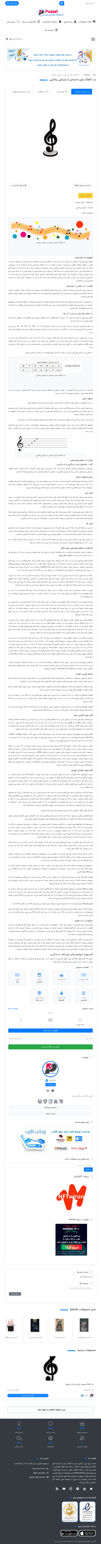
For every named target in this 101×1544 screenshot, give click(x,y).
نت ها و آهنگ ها (86, 1277)
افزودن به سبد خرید (50, 1030)
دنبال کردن (50, 1085)
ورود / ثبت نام (12, 3)
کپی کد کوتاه (50, 1114)
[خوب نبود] (12, 1038)
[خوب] (17, 1038)
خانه (94, 75)
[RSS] (57, 1489)
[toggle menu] (93, 39)
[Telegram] (52, 1090)
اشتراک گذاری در (18, 185)
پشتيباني (11, 22)
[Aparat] (84, 1489)
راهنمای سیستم (29, 22)
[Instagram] (48, 1090)
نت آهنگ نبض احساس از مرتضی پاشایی (80, 1288)
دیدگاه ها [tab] (40, 92)
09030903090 (17, 39)
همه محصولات (85, 22)
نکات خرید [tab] (60, 92)
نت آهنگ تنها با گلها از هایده (82, 1384)
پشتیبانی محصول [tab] (19, 92)
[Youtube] (63, 1489)
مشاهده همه (15, 1294)
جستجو (88, 1169)
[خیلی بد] (9, 1038)
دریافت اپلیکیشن (49, 22)
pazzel (52, 1080)
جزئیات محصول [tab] (80, 92)
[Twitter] (91, 1489)
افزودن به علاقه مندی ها (50, 1047)
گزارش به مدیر (85, 195)
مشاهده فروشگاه (50, 1107)
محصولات (86, 75)
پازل (79, 962)
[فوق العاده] (20, 1038)
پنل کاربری (68, 22)
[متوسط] (15, 1038)
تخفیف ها (49, 30)
